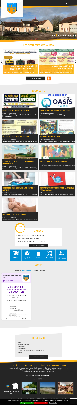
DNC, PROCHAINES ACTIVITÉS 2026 (28, 238)
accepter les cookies (28, 270)
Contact (20, 398)
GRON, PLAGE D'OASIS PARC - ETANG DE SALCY (32, 235)
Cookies (64, 398)
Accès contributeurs (61, 258)
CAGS (19, 342)
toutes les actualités (36, 78)
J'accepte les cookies (27, 403)
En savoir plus (53, 403)
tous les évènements (39, 245)
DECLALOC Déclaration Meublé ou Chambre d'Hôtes (31, 350)
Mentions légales (42, 398)
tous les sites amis (38, 357)
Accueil (13, 398)
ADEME (20, 352)
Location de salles (27, 258)
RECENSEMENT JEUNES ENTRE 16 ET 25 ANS (31, 241)
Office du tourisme (22, 348)
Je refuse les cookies (41, 403)
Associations (50, 257)
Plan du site (30, 398)
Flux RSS (49, 78)
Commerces (38, 257)
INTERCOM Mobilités (23, 344)
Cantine (15, 257)
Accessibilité (54, 398)
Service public (21, 346)
